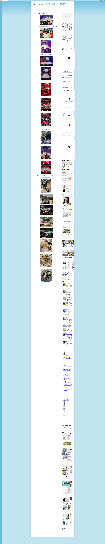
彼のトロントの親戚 (68, 302)
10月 (63, 353)
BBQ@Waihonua (65, 392)
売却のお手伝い (67, 328)
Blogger (54, 534)
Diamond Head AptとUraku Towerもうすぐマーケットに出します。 (67, 358)
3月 (63, 406)
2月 (63, 407)
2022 (63, 409)
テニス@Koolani (65, 355)
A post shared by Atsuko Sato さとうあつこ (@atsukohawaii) (71, 68)
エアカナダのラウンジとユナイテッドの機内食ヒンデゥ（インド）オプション (69, 334)
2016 (63, 415)
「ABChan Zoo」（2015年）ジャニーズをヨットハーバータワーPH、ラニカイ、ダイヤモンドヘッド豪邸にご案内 (67, 78)
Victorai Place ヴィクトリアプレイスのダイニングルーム (69, 310)
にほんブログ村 (68, 279)
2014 (63, 417)
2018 (63, 413)
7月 (63, 402)
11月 (63, 352)
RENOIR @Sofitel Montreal (69, 297)
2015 (63, 416)
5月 (63, 404)
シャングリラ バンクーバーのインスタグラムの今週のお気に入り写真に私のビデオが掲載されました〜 (67, 357)
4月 (63, 405)
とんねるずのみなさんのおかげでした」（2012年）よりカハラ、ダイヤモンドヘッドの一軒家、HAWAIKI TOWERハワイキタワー (67, 72)
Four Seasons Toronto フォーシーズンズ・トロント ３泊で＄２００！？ (69, 317)
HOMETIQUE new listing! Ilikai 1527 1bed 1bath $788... (67, 399)
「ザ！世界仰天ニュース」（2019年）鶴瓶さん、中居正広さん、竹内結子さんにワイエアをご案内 (67, 87)
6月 (63, 403)
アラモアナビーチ (65, 391)
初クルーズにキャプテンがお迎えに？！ (67, 388)
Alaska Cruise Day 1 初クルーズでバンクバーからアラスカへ (67, 379)
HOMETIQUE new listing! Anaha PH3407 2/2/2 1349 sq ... (66, 370)
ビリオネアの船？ (68, 324)
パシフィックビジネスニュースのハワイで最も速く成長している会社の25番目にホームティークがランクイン (67, 385)
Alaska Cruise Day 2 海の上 (66, 378)
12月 (63, 351)
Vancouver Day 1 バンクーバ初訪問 (67, 369)
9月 (63, 354)
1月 (63, 408)
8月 (63, 401)
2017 (63, 414)
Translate (65, 530)
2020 (63, 411)
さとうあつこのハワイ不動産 (49, 4)
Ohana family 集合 (68, 341)
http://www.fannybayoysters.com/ (46, 177)
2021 (63, 410)
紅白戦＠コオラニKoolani (66, 400)
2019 (63, 412)
